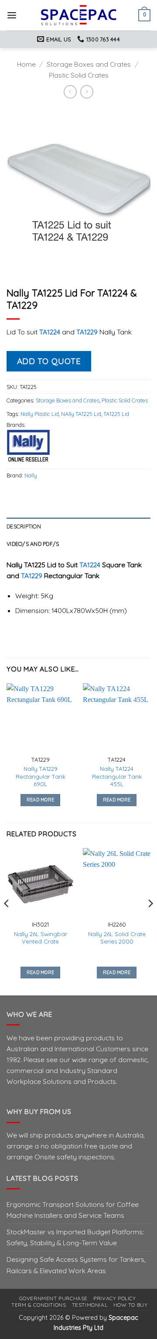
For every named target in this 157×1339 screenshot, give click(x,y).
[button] (12, 15)
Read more (41, 800)
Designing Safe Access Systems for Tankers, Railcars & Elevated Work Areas (76, 1264)
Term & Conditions (38, 1305)
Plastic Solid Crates (79, 75)
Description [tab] (24, 526)
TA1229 (87, 331)
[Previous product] (86, 92)
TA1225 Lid (116, 413)
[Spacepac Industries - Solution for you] (78, 15)
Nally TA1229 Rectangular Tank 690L (40, 776)
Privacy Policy (114, 1298)
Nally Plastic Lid (39, 413)
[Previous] (7, 921)
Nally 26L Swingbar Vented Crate (40, 937)
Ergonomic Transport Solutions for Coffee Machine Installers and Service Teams (73, 1210)
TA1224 (50, 331)
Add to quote (49, 361)
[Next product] (70, 92)
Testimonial (90, 1305)
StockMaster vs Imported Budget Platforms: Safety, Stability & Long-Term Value (75, 1237)
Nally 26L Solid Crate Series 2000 (117, 937)
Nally (30, 475)
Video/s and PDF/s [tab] (33, 543)
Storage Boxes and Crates (89, 64)
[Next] (150, 921)
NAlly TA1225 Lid (81, 413)
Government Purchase (53, 1298)
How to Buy (130, 1305)
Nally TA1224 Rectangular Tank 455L (117, 776)
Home (26, 64)
